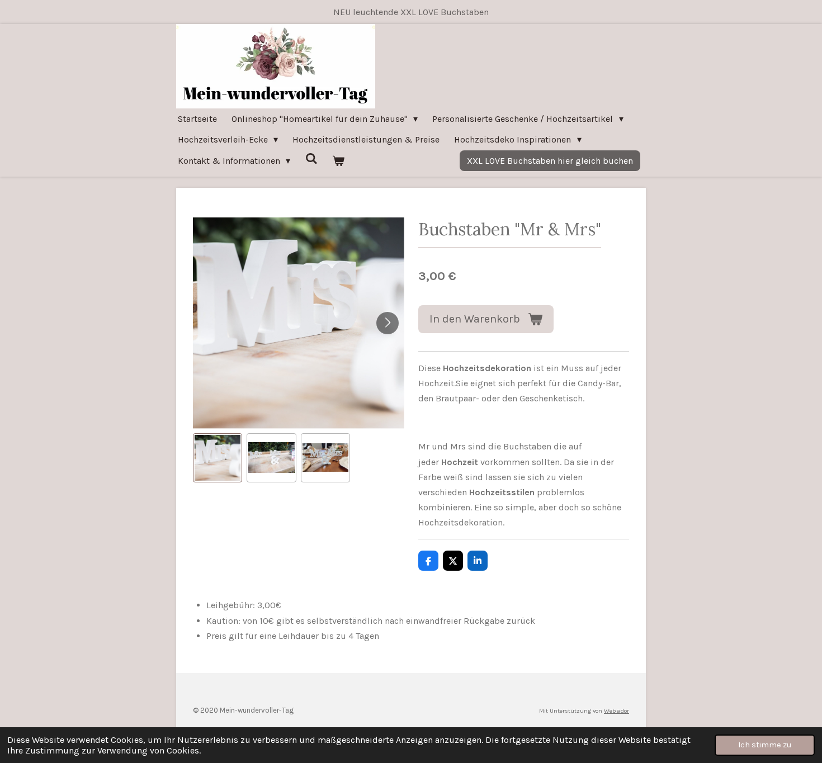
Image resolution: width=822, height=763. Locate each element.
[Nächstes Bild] (387, 323)
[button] (217, 457)
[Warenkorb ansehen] (338, 160)
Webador (616, 710)
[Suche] (310, 158)
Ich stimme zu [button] (764, 745)
